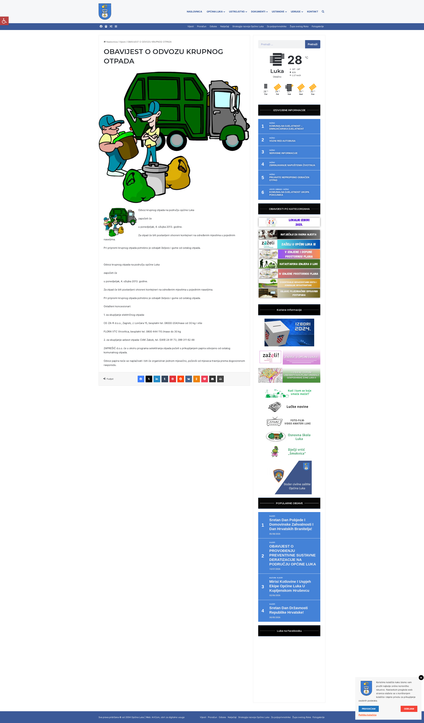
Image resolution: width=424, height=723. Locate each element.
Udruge (296, 11)
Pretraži (313, 44)
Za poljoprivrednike (277, 26)
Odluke (213, 26)
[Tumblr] (164, 379)
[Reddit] (180, 379)
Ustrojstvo (237, 11)
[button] (4, 21)
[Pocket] (204, 379)
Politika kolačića (367, 715)
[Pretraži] (322, 11)
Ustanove (278, 11)
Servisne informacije (283, 153)
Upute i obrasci (275, 189)
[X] (149, 379)
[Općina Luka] (105, 11)
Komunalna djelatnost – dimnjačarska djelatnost (286, 127)
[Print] (220, 379)
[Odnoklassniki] (196, 379)
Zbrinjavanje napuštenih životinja (292, 165)
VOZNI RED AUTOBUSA (282, 141)
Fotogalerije (318, 26)
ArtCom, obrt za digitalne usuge (168, 717)
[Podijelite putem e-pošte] (212, 379)
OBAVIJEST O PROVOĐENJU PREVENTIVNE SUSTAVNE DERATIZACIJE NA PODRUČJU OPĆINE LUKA (292, 555)
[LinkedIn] (157, 379)
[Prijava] (106, 26)
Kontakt (312, 11)
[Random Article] (110, 26)
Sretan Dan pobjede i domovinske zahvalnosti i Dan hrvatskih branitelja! (291, 524)
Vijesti (190, 26)
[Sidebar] (115, 26)
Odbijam (409, 708)
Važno (272, 123)
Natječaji (224, 26)
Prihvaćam (368, 708)
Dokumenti (258, 11)
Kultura (272, 578)
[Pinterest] (172, 379)
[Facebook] (101, 26)
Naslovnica (194, 11)
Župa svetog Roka (299, 26)
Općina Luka (215, 11)
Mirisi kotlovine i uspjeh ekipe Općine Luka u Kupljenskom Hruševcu (290, 586)
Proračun (201, 26)
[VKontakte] (188, 379)
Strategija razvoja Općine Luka (248, 26)
